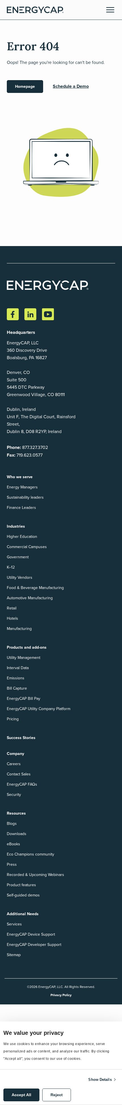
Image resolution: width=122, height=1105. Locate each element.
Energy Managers (22, 487)
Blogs (12, 823)
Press (12, 864)
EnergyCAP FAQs (22, 784)
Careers (14, 764)
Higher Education (22, 536)
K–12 (11, 567)
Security (14, 794)
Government (18, 557)
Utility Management (23, 657)
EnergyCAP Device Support (31, 934)
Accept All (21, 1094)
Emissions (15, 678)
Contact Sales (19, 774)
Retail (11, 608)
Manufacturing (19, 628)
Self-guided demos (23, 895)
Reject (57, 1094)
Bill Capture (17, 688)
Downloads (16, 833)
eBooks (13, 844)
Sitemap (14, 955)
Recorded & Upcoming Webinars (35, 874)
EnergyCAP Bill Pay (23, 698)
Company (15, 753)
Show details (100, 1079)
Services (14, 924)
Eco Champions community (30, 854)
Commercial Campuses (27, 547)
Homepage (25, 86)
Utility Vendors (19, 577)
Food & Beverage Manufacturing (35, 587)
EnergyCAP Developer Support (34, 944)
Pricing (13, 719)
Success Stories (21, 737)
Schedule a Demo (71, 86)
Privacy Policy (61, 994)
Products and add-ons (27, 647)
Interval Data (18, 668)
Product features (21, 885)
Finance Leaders (21, 507)
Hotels (12, 618)
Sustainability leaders (25, 497)
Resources (16, 813)
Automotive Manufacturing (30, 598)
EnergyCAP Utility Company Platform (38, 708)
